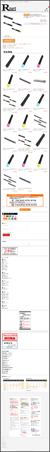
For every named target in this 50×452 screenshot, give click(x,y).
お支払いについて (7, 360)
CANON (9, 275)
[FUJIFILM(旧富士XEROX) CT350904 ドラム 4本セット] (40, 121)
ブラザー (9, 299)
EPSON (9, 268)
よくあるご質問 (7, 371)
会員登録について (7, 357)
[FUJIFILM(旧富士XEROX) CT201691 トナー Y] (10, 81)
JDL (9, 282)
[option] (13, 24)
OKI (9, 270)
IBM (9, 262)
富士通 (9, 296)
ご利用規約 (4, 445)
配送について (7, 362)
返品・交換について (7, 366)
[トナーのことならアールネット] (9, 10)
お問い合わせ (7, 373)
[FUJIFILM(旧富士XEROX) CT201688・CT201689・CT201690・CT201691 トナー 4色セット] (10, 101)
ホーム (3, 439)
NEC (9, 265)
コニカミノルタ (9, 278)
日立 (9, 294)
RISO (9, 308)
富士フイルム (9, 297)
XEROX (9, 285)
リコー (9, 307)
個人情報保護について (7, 369)
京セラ (9, 277)
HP (9, 264)
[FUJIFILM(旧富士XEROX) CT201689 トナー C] (25, 62)
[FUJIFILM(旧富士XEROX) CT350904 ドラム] (25, 81)
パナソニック (9, 293)
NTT (9, 267)
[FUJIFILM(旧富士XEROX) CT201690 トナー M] (40, 62)
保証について (7, 364)
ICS (9, 261)
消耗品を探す (4, 443)
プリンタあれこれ (7, 355)
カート (3, 441)
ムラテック (9, 303)
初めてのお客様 (7, 351)
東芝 (9, 289)
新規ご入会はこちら (6, 238)
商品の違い (7, 353)
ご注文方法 (7, 358)
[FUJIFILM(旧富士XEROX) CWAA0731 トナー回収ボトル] (40, 81)
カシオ (9, 274)
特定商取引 (7, 368)
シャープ (9, 283)
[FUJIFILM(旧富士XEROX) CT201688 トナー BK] (10, 62)
